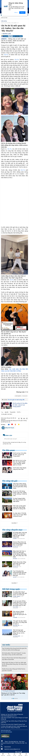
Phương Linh (6, 33)
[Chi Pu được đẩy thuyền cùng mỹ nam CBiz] (7, 470)
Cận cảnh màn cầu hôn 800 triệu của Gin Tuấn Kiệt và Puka (14, 370)
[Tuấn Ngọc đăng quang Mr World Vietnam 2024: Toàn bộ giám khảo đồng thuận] (7, 486)
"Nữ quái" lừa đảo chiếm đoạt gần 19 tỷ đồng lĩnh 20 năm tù (20, 622)
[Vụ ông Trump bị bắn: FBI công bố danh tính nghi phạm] (7, 501)
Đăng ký (22, 12)
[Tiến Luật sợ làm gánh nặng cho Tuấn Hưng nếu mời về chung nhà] (7, 508)
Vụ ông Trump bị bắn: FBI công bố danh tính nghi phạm (19, 500)
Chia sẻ (26, 755)
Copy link (8, 755)
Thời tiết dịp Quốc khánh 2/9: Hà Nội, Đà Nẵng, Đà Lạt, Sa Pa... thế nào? (19, 632)
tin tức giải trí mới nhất (6, 414)
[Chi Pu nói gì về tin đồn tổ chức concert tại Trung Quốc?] (6, 405)
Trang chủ (3, 755)
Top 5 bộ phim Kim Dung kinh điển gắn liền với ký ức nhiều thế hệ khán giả (19, 573)
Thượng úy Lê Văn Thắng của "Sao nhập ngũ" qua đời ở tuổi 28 (13, 694)
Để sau (16, 12)
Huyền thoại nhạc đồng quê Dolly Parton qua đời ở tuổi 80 (19, 563)
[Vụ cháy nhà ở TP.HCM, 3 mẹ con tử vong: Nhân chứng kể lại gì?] (7, 515)
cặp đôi (6, 412)
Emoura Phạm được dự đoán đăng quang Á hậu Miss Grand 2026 (19, 543)
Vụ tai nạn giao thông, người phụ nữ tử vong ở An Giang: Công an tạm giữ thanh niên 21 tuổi (20, 603)
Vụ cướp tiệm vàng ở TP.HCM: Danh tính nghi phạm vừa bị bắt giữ (20, 593)
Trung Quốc (12, 412)
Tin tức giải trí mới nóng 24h (16, 400)
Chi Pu (6, 55)
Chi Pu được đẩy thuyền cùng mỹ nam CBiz (19, 468)
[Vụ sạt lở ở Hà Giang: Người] (7, 493)
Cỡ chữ (14, 755)
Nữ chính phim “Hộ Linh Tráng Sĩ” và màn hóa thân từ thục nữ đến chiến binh (20, 535)
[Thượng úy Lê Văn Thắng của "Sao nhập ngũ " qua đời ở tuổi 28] (14, 682)
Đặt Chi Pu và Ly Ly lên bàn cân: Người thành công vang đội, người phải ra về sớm (19, 462)
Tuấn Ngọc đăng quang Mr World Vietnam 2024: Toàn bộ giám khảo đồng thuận (20, 486)
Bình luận (20, 755)
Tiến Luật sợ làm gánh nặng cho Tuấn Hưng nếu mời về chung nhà (19, 507)
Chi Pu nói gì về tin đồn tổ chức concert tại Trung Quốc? (20, 404)
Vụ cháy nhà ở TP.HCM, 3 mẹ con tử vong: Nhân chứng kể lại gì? (20, 514)
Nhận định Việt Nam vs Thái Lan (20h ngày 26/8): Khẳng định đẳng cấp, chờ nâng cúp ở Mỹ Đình (20, 554)
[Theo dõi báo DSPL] (14, 36)
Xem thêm (14, 523)
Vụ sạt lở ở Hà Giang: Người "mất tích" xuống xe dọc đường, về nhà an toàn (20, 493)
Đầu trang (18, 752)
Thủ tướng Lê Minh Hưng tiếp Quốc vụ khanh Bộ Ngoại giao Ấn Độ (19, 614)
